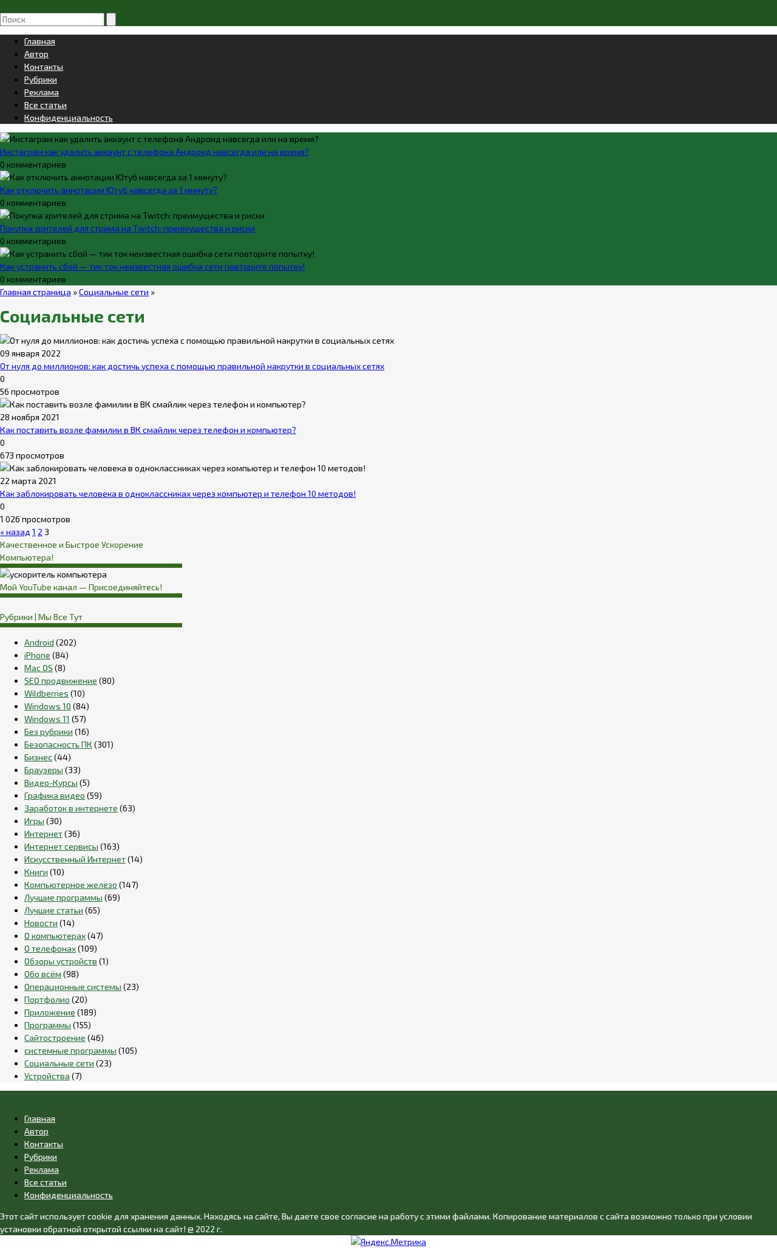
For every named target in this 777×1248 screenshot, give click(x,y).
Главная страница (35, 292)
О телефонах (50, 948)
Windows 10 (47, 706)
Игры (34, 821)
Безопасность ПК (58, 744)
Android (39, 642)
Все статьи (45, 105)
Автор (36, 54)
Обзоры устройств (60, 961)
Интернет (43, 833)
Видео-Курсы (51, 782)
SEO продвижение (60, 680)
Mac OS (38, 668)
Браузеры (43, 770)
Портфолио (47, 999)
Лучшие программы (63, 897)
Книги (36, 872)
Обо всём (42, 974)
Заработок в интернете (71, 808)
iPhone (37, 655)
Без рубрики (48, 731)
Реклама (41, 92)
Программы (47, 1025)
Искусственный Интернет (75, 859)
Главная (39, 41)
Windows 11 (47, 719)
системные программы (70, 1050)
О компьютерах (55, 935)
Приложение (49, 1012)
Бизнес (38, 757)
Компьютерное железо (70, 884)
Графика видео (54, 795)
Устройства (47, 1076)
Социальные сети (114, 292)
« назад (15, 532)
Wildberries (46, 693)
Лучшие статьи (53, 910)
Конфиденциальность (68, 117)
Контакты (43, 66)
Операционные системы (72, 986)
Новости (41, 923)
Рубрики (40, 79)
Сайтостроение (55, 1037)
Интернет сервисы (61, 846)
